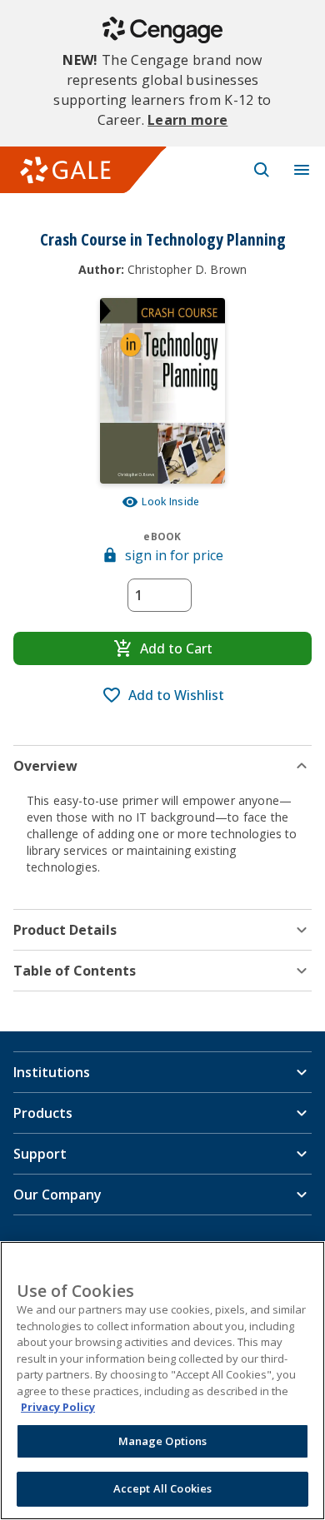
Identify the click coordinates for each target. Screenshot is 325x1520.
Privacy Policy (58, 1406)
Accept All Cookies (162, 1488)
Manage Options (163, 1440)
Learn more (188, 120)
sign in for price (174, 555)
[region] (162, 1380)
